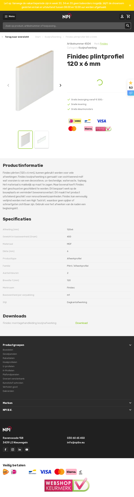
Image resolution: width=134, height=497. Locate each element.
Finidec (104, 43)
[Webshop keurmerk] (67, 485)
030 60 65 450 (76, 438)
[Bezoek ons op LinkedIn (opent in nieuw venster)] (20, 450)
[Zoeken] (128, 26)
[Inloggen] (122, 16)
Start (37, 37)
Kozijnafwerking (53, 37)
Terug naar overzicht (17, 37)
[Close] (130, 5)
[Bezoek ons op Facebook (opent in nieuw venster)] (5, 450)
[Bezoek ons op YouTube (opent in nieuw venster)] (27, 450)
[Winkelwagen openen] (128, 16)
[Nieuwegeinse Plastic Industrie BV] (67, 16)
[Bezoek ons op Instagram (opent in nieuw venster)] (13, 450)
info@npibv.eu (76, 442)
